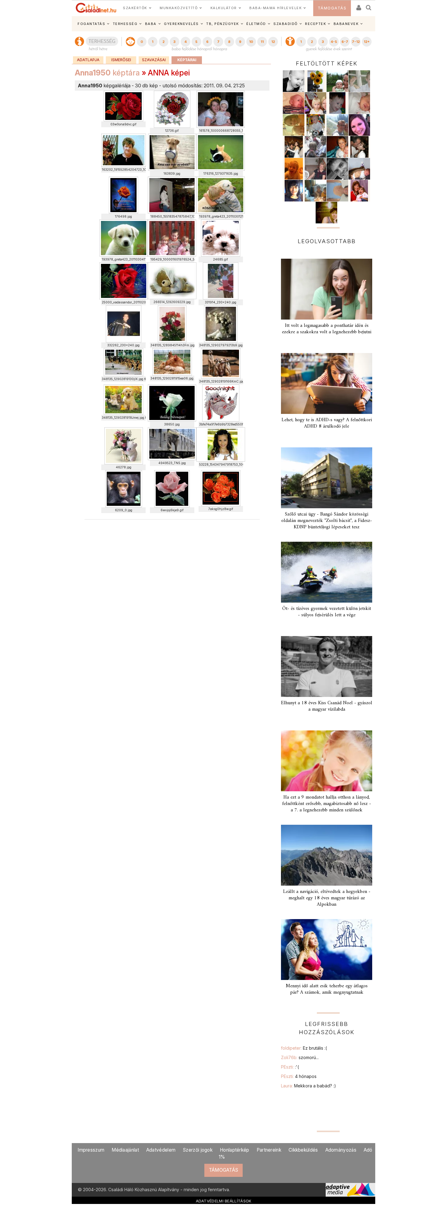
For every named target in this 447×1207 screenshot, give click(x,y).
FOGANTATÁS (91, 24)
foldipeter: (304, 1048)
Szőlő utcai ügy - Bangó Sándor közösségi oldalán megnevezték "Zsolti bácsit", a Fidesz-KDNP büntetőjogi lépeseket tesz (326, 520)
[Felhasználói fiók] (358, 5)
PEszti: (290, 1066)
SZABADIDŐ (285, 24)
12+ (367, 42)
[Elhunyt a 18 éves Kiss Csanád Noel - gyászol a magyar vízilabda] (326, 666)
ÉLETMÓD (256, 24)
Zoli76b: (300, 1057)
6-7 (344, 42)
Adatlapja (88, 60)
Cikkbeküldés (303, 1150)
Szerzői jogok (198, 1150)
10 (251, 42)
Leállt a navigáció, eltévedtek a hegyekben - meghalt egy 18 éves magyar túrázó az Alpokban (326, 898)
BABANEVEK (346, 24)
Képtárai (186, 60)
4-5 (334, 42)
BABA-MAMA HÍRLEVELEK (275, 8)
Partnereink (269, 1150)
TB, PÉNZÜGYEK (222, 24)
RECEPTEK (315, 24)
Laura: (308, 1085)
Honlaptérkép (234, 1150)
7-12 (356, 42)
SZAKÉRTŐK (135, 8)
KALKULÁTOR (223, 8)
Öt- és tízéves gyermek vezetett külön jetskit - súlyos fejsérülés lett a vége (326, 611)
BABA (151, 24)
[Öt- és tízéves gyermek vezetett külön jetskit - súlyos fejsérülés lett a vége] (326, 572)
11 (262, 42)
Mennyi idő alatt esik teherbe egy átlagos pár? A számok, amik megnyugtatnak (327, 989)
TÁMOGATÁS (332, 8)
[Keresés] (369, 5)
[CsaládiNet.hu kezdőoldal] (96, 8)
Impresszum (91, 1150)
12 (273, 42)
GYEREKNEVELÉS (181, 24)
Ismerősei (121, 60)
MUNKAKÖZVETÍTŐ (179, 8)
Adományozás (340, 1150)
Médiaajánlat (125, 1150)
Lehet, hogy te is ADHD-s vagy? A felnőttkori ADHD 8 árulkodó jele (327, 423)
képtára (107, 72)
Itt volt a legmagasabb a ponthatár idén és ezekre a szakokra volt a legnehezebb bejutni (326, 328)
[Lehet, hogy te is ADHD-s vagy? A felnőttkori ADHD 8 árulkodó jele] (326, 383)
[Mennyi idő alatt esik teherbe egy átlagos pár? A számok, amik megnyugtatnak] (326, 949)
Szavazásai (154, 60)
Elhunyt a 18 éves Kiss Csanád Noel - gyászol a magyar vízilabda (326, 706)
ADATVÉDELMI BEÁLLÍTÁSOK (223, 1200)
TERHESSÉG (125, 24)
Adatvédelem (160, 1150)
